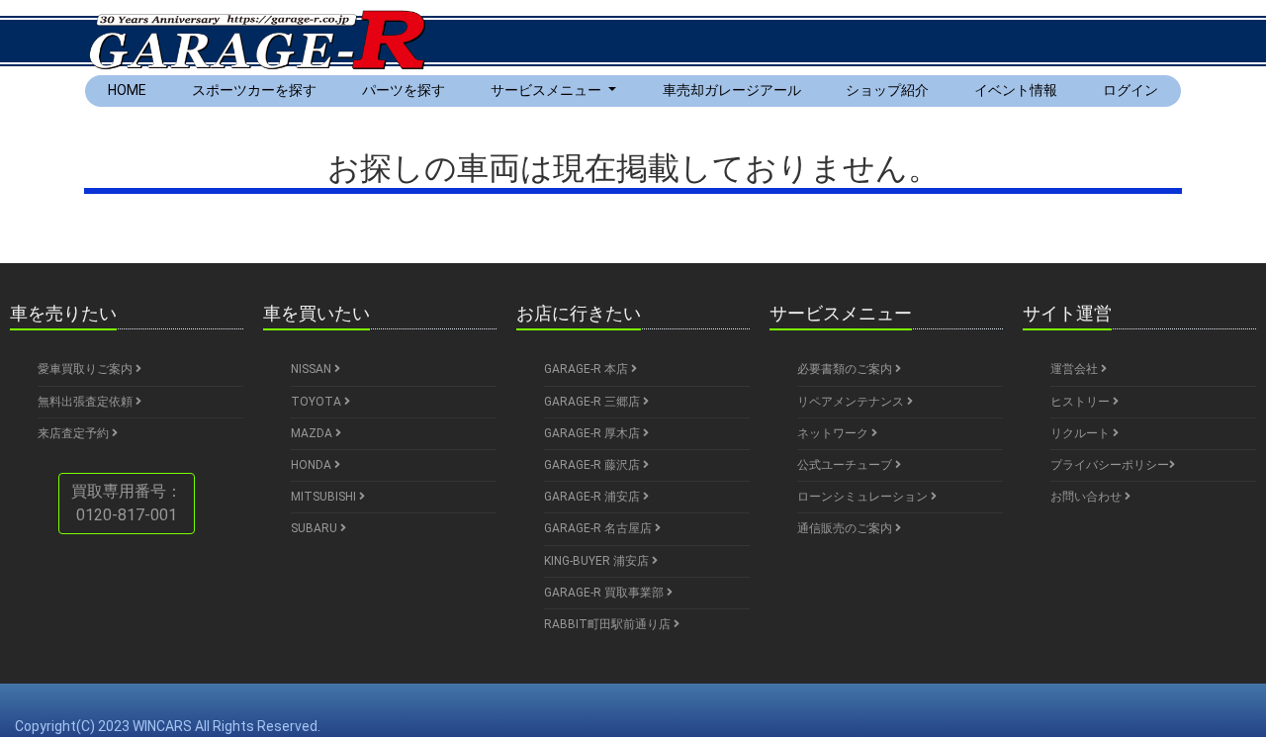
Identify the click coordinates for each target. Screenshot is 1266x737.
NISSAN (312, 369)
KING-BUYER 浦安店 (598, 561)
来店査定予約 (75, 433)
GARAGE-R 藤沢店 (593, 465)
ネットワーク (834, 433)
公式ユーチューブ (846, 465)
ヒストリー (1081, 402)
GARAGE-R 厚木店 (593, 433)
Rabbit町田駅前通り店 (609, 624)
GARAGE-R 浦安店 (593, 497)
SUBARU (315, 528)
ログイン (1130, 90)
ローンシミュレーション (864, 497)
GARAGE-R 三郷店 (593, 402)
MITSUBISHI (325, 497)
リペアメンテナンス (852, 402)
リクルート (1081, 433)
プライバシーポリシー (1109, 465)
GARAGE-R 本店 (587, 369)
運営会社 (1075, 369)
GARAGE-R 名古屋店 (599, 528)
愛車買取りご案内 (87, 369)
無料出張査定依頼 (87, 402)
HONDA (312, 465)
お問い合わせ (1087, 497)
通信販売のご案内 (846, 528)
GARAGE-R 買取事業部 (605, 592)
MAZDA (313, 433)
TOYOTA (317, 402)
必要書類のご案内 (846, 369)
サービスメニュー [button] (547, 90)
